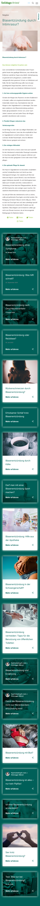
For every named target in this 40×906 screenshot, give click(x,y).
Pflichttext (38, 17)
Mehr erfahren (12, 259)
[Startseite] (10, 3)
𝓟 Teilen (10, 217)
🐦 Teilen (29, 217)
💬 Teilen (20, 221)
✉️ (29, 3)
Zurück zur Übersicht (10, 12)
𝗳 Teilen (20, 217)
